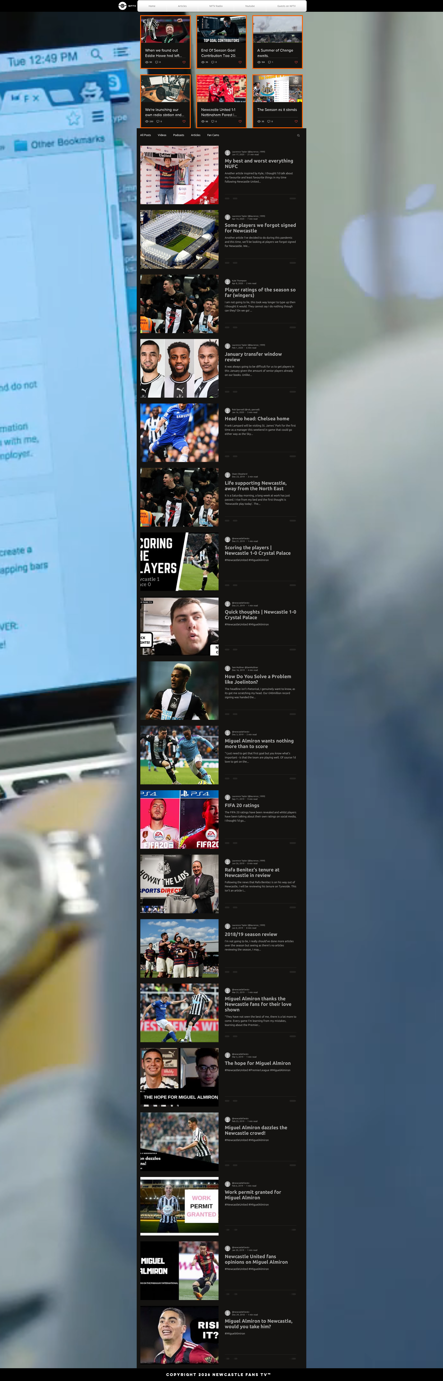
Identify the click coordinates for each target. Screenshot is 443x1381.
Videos (162, 135)
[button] (298, 135)
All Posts (145, 135)
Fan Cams (213, 135)
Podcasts (178, 135)
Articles (195, 135)
